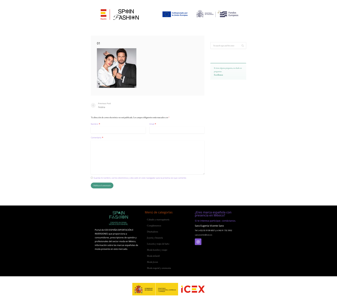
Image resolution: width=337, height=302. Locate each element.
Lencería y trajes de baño (158, 243)
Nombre (95, 124)
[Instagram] (198, 241)
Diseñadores (152, 231)
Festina (104, 105)
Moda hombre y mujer (157, 249)
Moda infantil (153, 255)
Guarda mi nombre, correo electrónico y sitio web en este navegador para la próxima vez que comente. (140, 178)
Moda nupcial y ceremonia (159, 267)
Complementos (154, 225)
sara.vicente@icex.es (203, 235)
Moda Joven (152, 261)
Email (153, 124)
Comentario (97, 137)
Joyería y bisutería (155, 237)
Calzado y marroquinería (158, 219)
